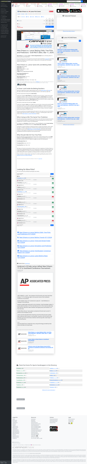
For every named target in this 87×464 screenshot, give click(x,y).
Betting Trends (5, 25)
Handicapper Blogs (34, 428)
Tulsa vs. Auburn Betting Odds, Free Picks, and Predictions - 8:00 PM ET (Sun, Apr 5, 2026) (68, 64)
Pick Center (4, 10)
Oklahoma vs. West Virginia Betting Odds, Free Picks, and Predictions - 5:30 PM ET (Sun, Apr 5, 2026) (68, 51)
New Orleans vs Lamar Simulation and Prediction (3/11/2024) (34, 246)
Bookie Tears (4, 22)
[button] (85, 1)
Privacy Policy (71, 420)
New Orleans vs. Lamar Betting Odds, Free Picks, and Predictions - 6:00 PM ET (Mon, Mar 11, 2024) (40, 333)
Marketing (33, 420)
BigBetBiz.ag (38, 81)
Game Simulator (5, 28)
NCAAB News (27, 263)
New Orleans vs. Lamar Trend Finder (29, 113)
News (43, 16)
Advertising (33, 421)
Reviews (14, 425)
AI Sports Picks (52, 422)
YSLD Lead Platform (35, 433)
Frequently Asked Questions (36, 429)
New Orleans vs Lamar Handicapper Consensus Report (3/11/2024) (34, 251)
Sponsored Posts (34, 422)
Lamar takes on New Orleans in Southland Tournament (38, 340)
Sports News (4, 12)
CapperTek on (33, 435)
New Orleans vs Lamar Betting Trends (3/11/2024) (35, 237)
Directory (4, 18)
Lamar (49, 90)
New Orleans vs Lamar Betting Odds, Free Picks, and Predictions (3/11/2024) (34, 233)
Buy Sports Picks (16, 435)
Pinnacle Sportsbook (54, 419)
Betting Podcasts (5, 33)
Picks (20, 16)
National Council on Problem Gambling (24, 155)
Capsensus (38, 16)
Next (51, 225)
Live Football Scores (53, 421)
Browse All (4, 36)
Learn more (40, 158)
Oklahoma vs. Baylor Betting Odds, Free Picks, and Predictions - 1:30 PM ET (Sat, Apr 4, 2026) (68, 118)
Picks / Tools (49, 26)
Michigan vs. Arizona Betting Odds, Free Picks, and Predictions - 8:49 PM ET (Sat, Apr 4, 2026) (68, 91)
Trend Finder (4, 27)
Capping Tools (15, 426)
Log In (6, 462)
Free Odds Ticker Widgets (36, 431)
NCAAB (19, 26)
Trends (24, 16)
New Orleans (43, 90)
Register (2, 462)
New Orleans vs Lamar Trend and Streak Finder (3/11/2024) (33, 241)
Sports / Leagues (5, 11)
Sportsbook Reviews (6, 20)
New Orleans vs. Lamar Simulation (34, 129)
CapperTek (47, 58)
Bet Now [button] (51, 11)
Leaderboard (4, 16)
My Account (4, 5)
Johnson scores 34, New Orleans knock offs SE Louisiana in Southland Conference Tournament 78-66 (40, 347)
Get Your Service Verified (36, 423)
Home (14, 419)
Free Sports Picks (34, 432)
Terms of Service (71, 419)
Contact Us (15, 438)
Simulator (32, 16)
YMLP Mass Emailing (35, 434)
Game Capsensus (5, 30)
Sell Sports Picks (16, 437)
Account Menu (5, 6)
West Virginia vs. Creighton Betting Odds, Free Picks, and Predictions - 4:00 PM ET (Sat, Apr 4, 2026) (68, 77)
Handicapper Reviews (6, 19)
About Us (14, 434)
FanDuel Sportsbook (54, 420)
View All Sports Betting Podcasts (69, 31)
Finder (28, 16)
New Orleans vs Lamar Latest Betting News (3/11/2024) (32, 256)
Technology (33, 419)
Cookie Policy (70, 421)
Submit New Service (35, 425)
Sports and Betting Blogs (36, 427)
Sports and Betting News (36, 426)
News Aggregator (5, 31)
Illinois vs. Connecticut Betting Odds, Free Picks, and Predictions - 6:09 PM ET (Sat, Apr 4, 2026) (68, 105)
